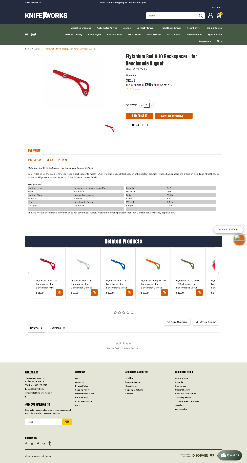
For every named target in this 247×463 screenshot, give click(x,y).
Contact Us (31, 372)
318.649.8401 (37, 389)
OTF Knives (173, 34)
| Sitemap (47, 456)
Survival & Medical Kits (185, 393)
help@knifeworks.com (41, 393)
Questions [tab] (55, 327)
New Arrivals (154, 34)
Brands (127, 27)
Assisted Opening (81, 27)
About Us (79, 382)
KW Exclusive (114, 34)
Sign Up (136, 382)
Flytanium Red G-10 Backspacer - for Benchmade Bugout (69, 49)
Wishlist (217, 7)
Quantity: (131, 104)
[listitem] (49, 273)
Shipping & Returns (134, 389)
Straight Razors (182, 389)
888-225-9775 (33, 2)
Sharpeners (204, 41)
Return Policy (81, 397)
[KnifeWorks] (74, 15)
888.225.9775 (40, 385)
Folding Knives (213, 27)
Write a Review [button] (208, 321)
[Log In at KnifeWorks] (210, 15)
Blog (219, 41)
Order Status (131, 386)
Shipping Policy (82, 389)
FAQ (77, 378)
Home (28, 49)
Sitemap (129, 393)
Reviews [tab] (33, 327)
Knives (37, 49)
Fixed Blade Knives (170, 27)
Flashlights (193, 27)
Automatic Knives (107, 27)
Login (128, 382)
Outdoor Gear (194, 34)
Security (179, 382)
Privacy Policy (81, 386)
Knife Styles (94, 34)
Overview (34, 150)
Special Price (215, 34)
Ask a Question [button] (179, 321)
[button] (150, 84)
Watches (179, 405)
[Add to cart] (59, 292)
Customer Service (83, 401)
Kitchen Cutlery (73, 34)
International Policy (84, 393)
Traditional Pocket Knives (187, 401)
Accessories (181, 409)
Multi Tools (134, 34)
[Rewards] (230, 455)
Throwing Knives (183, 397)
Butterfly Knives (146, 27)
